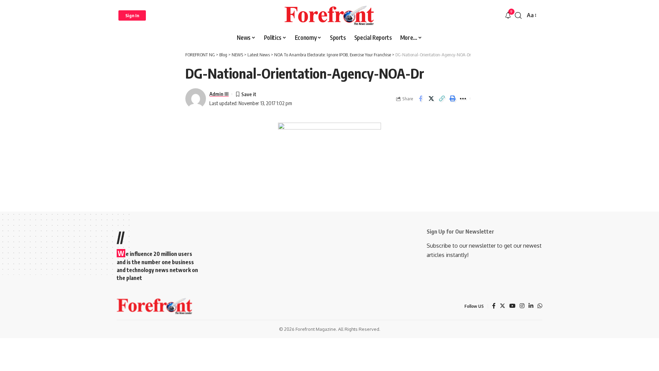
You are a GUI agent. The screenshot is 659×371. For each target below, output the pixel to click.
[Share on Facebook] (420, 98)
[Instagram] (522, 306)
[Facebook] (494, 306)
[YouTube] (512, 306)
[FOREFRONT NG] (329, 15)
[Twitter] (502, 306)
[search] (518, 15)
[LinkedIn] (531, 306)
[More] (463, 98)
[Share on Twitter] (431, 98)
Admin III (219, 94)
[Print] (452, 98)
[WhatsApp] (539, 306)
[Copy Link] (442, 98)
